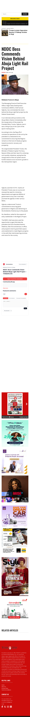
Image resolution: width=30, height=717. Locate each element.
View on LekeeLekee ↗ (22, 264)
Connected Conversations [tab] (21, 298)
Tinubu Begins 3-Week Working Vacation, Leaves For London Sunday (14, 24)
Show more (5, 288)
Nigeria (4, 72)
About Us (4, 686)
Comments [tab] (6, 298)
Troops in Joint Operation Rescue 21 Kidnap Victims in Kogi (18, 32)
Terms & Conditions (6, 690)
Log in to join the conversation (15, 278)
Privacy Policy (5, 688)
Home (3, 685)
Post (25, 308)
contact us (9, 702)
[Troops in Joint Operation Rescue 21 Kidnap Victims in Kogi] (5, 32)
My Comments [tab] (12, 298)
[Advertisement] (15, 250)
